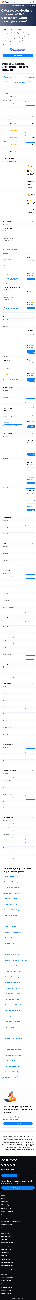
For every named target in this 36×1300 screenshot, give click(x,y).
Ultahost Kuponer (6, 1290)
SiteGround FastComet (13, 1049)
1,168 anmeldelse (31, 83)
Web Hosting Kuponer (7, 1277)
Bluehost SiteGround (11, 893)
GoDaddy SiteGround (12, 887)
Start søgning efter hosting (19, 1124)
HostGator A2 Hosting (13, 1055)
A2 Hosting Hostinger (12, 982)
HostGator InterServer (13, 988)
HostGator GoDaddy (11, 904)
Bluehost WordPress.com (14, 1038)
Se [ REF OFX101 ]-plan (13, 425)
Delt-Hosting (5, 1246)
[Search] (30, 2)
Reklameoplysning (30, 5)
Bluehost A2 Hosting (11, 910)
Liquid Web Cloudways (13, 993)
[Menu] (33, 2)
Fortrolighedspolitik (7, 1224)
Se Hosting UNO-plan (13, 249)
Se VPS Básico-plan (13, 379)
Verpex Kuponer (6, 1293)
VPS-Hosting (5, 1252)
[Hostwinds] (18, 50)
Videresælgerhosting (7, 1265)
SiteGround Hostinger (13, 1072)
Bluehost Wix (10, 943)
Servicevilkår (5, 1228)
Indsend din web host (7, 1211)
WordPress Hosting (7, 1242)
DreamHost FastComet (13, 971)
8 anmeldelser (7, 83)
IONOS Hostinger (10, 915)
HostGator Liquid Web (13, 999)
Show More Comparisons (10, 1077)
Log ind (26, 1175)
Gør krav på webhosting (8, 1214)
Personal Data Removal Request (10, 1221)
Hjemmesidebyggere (7, 1269)
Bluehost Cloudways (12, 977)
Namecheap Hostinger (13, 1032)
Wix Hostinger (10, 1027)
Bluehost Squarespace (13, 932)
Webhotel (4, 1239)
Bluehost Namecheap (11, 876)
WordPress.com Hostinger (14, 1005)
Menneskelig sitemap (7, 1205)
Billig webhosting (6, 1249)
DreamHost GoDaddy (12, 1044)
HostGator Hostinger (12, 1010)
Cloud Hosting (5, 1259)
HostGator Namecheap (13, 1066)
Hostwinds (16, 30)
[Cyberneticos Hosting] (7, 77)
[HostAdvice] (8, 2)
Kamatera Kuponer (6, 1280)
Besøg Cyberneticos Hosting (22, 82)
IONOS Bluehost (11, 926)
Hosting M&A (17, 1188)
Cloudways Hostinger (12, 1021)
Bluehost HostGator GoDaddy (16, 960)
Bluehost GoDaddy (11, 882)
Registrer (9, 1175)
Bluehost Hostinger (11, 898)
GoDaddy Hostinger (12, 1016)
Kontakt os (4, 1201)
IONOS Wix (9, 949)
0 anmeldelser (6, 246)
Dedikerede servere (7, 1262)
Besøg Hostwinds (18, 55)
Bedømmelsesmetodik (18, 5)
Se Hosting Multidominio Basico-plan (13, 279)
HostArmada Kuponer (7, 1283)
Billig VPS (4, 1256)
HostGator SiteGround (13, 965)
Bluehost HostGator (12, 954)
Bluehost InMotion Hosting (13, 921)
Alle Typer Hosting (6, 1236)
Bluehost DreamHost (12, 937)
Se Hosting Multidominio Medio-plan (13, 309)
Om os (3, 1198)
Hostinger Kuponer (6, 1287)
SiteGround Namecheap (13, 1060)
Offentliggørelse (6, 1218)
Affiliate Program (6, 1208)
